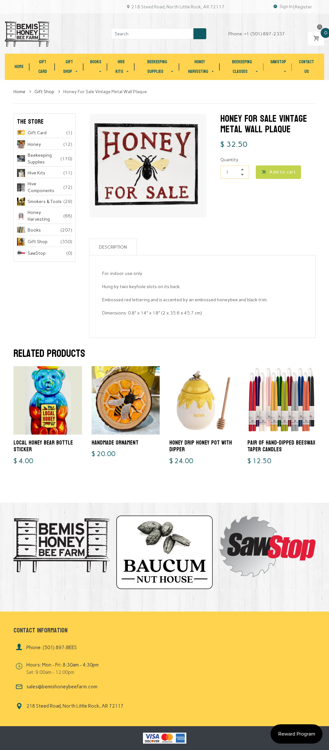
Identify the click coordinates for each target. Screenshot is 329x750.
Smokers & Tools (45, 201)
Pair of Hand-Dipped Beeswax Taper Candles (281, 446)
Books (34, 230)
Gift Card (37, 133)
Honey (34, 144)
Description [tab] (113, 247)
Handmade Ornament (115, 442)
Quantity (229, 160)
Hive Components (41, 187)
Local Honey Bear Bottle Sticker (43, 446)
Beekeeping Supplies (40, 159)
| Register (302, 7)
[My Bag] (316, 39)
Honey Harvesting (39, 216)
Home (19, 91)
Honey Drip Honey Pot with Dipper (200, 446)
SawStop (37, 253)
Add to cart (282, 172)
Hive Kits (36, 173)
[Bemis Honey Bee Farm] (27, 33)
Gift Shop (44, 91)
